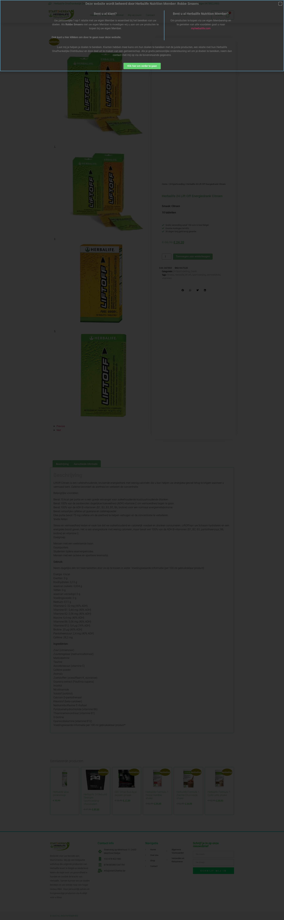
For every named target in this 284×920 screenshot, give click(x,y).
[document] (142, 460)
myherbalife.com (201, 28)
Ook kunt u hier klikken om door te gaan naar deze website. (86, 37)
